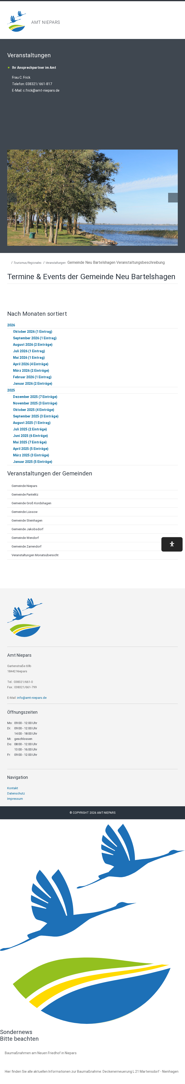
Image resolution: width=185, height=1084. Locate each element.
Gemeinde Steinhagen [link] (27, 520)
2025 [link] (11, 390)
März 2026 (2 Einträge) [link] (31, 370)
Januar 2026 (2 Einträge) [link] (32, 383)
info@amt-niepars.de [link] (31, 698)
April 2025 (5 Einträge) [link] (30, 449)
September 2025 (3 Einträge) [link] (36, 416)
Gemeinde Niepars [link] (24, 486)
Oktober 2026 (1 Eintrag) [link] (32, 332)
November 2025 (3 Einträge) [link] (35, 403)
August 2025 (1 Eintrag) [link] (32, 423)
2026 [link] (11, 325)
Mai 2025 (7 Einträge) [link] (30, 442)
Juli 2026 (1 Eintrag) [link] (29, 351)
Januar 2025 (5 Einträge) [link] (32, 462)
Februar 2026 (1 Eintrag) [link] (32, 377)
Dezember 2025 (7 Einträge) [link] (35, 397)
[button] (172, 544)
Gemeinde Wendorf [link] (25, 538)
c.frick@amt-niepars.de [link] (41, 90)
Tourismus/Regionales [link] (27, 263)
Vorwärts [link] (173, 197)
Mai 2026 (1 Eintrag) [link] (29, 357)
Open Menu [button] (179, 15)
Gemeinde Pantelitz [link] (25, 494)
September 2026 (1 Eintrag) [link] (35, 338)
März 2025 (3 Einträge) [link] (31, 455)
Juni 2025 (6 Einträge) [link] (30, 436)
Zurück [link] (12, 197)
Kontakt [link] (12, 788)
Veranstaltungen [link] (56, 263)
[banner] (92, 21)
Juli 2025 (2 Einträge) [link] (30, 429)
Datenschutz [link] (16, 793)
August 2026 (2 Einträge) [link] (33, 345)
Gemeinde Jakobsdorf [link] (27, 529)
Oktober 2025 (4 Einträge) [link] (33, 410)
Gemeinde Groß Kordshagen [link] (31, 503)
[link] (16, 30)
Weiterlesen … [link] (31, 1058)
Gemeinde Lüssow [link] (25, 512)
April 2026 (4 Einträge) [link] (30, 364)
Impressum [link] (15, 798)
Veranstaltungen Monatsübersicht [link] (35, 555)
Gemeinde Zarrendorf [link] (26, 546)
